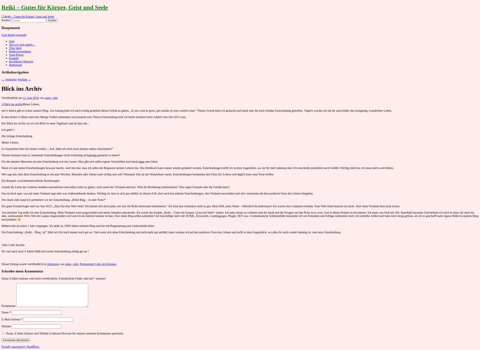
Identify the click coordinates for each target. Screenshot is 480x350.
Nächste (24, 79)
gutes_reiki (51, 97)
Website (6, 326)
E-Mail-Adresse (12, 319)
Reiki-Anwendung (20, 51)
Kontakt (14, 58)
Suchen (6, 20)
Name (6, 312)
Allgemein (53, 264)
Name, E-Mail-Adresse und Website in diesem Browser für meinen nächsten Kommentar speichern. (65, 333)
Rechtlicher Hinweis (21, 61)
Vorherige (9, 79)
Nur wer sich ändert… (22, 44)
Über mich (15, 48)
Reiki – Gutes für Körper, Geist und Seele (55, 7)
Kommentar (9, 305)
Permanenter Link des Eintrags (98, 264)
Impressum (15, 65)
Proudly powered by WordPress (20, 346)
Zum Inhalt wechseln (14, 35)
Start (11, 41)
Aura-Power (16, 54)
